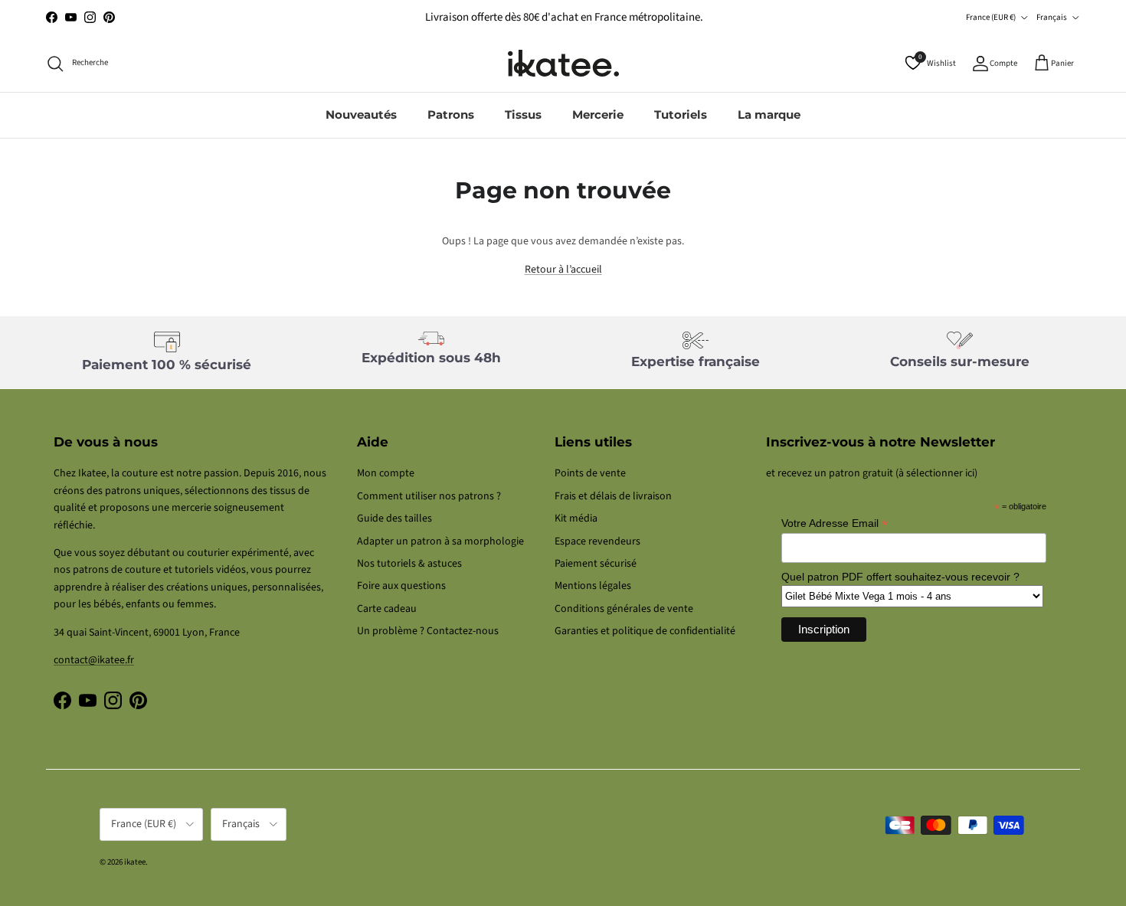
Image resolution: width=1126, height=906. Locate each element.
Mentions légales (593, 586)
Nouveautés (361, 114)
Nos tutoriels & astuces (409, 563)
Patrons (450, 114)
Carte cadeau (387, 609)
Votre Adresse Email (834, 523)
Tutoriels (680, 114)
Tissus (523, 114)
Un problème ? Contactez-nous (428, 631)
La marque (769, 114)
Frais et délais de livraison (613, 496)
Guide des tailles (394, 518)
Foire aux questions (401, 586)
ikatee (135, 862)
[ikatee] (563, 63)
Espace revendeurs (597, 541)
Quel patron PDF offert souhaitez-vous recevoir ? (900, 577)
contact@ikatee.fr (94, 660)
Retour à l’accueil (563, 269)
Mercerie (598, 114)
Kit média (576, 518)
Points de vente (590, 473)
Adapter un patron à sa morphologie (440, 541)
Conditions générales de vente (624, 609)
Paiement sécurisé (596, 563)
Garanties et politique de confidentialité (645, 631)
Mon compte (385, 473)
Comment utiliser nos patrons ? (429, 496)
